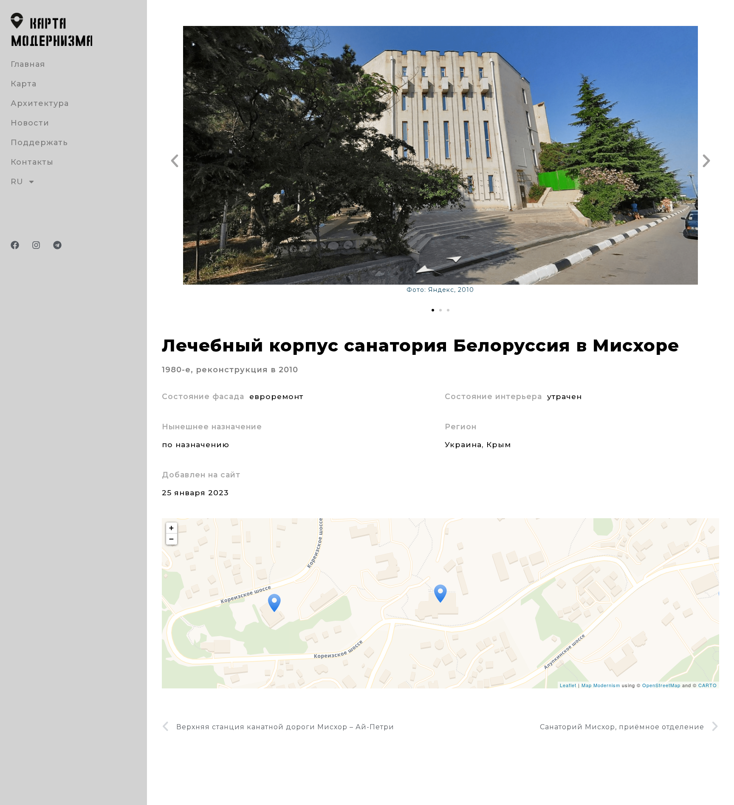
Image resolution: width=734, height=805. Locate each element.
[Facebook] (15, 245)
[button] (174, 160)
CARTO (707, 685)
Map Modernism (601, 685)
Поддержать (39, 142)
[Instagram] (36, 245)
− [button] (171, 538)
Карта (24, 83)
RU (17, 181)
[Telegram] (57, 245)
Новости (30, 123)
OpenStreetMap (661, 685)
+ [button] (171, 527)
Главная (28, 64)
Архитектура (40, 103)
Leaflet (568, 685)
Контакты (32, 162)
